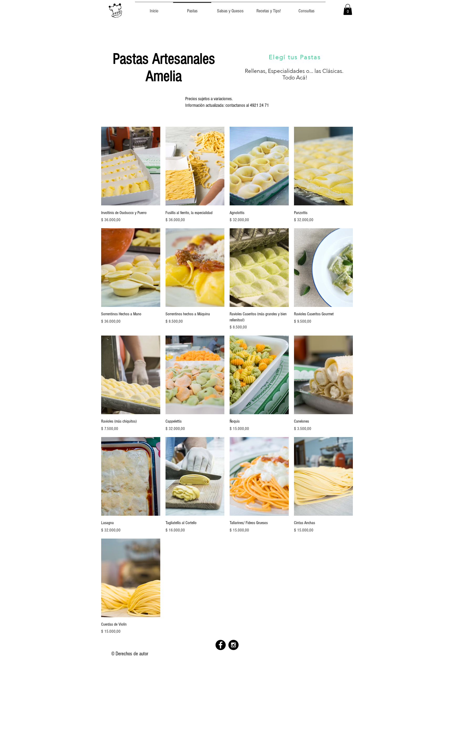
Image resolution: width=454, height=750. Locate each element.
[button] (347, 9)
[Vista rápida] (130, 166)
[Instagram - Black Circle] (233, 645)
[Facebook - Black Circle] (220, 645)
